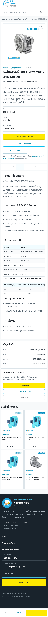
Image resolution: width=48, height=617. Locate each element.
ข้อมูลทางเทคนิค (31, 167)
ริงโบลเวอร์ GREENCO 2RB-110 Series (35, 439)
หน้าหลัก (4, 19)
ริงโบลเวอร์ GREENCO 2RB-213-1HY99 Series (35, 478)
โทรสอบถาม (24, 397)
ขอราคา (36, 613)
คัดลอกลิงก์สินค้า (21, 159)
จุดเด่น (20, 167)
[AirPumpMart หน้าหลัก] (7, 503)
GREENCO (27, 68)
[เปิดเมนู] (43, 2)
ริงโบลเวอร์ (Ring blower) (18, 19)
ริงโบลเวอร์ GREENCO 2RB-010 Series (12, 439)
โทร (6, 613)
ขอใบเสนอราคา (24, 385)
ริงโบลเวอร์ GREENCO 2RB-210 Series (12, 478)
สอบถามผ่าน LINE (24, 143)
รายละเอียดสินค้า (9, 167)
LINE (19, 613)
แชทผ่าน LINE (24, 573)
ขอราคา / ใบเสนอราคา (24, 136)
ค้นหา (41, 12)
